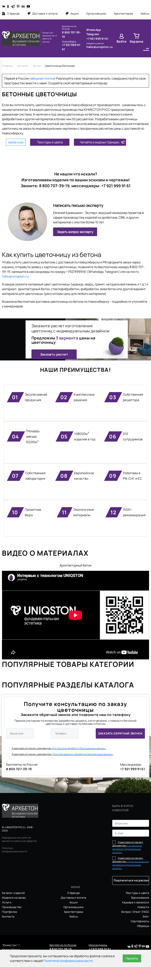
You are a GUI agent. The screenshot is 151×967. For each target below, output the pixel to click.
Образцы (143, 926)
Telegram (92, 34)
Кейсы (145, 13)
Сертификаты (140, 921)
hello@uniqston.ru (99, 47)
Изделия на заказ (14, 897)
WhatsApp (93, 30)
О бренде (13, 13)
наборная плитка (41, 78)
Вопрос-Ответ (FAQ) (135, 912)
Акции (74, 13)
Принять (132, 958)
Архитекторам (123, 13)
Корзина (136, 41)
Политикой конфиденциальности (67, 961)
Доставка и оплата (45, 13)
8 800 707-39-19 (71, 34)
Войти (122, 41)
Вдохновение (140, 897)
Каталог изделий (13, 893)
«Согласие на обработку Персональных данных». (78, 748)
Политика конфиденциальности (14, 849)
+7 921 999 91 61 (71, 47)
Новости (143, 907)
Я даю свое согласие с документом (58, 748)
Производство (11, 907)
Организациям (96, 13)
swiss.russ (15, 142)
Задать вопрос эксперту (75, 232)
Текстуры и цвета (50, 142)
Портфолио (9, 912)
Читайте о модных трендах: (100, 142)
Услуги (6, 902)
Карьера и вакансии (135, 902)
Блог (146, 916)
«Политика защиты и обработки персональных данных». (82, 754)
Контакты (8, 916)
